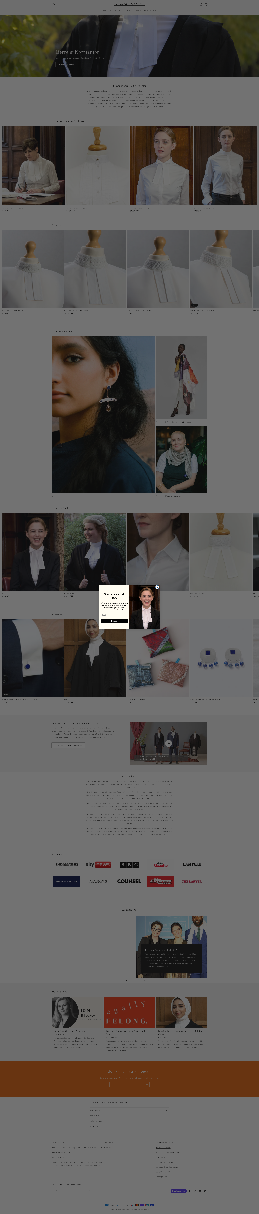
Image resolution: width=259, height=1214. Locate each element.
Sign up (114, 621)
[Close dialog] (157, 587)
